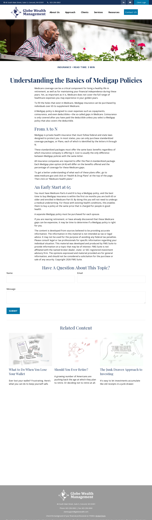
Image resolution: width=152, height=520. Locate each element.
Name (10, 273)
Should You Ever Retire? (71, 369)
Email (80, 273)
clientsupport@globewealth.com (76, 512)
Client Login (141, 2)
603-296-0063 (55, 2)
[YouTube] (130, 2)
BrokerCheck (100, 516)
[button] (55, 12)
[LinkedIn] (123, 2)
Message (11, 289)
